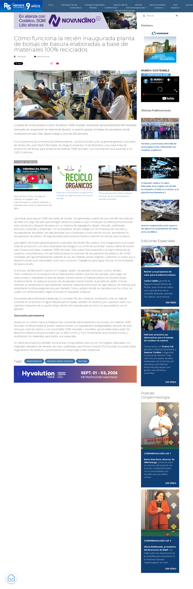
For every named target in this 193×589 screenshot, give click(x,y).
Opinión (189, 5)
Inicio (50, 5)
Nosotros (175, 7)
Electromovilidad (157, 5)
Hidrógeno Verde (69, 5)
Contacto (158, 7)
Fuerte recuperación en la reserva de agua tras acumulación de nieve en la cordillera (159, 228)
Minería (138, 5)
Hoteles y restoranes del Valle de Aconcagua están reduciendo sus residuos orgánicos (158, 146)
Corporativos (76, 7)
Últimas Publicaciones (124, 10)
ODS (175, 5)
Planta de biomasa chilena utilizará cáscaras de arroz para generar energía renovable (115, 196)
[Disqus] (75, 420)
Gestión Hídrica (120, 5)
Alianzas (93, 7)
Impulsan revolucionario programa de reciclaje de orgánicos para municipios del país (74, 195)
